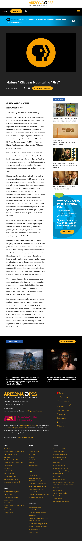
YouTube (61, 422)
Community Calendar (59, 460)
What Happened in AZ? (11, 460)
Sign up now (66, 231)
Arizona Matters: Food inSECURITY (14, 463)
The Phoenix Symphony (11, 497)
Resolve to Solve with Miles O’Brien (14, 452)
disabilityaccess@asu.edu (33, 411)
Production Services (59, 465)
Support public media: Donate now (63, 482)
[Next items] (75, 359)
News (31, 445)
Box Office (56, 463)
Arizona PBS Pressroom (60, 457)
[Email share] (30, 88)
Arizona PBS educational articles (38, 518)
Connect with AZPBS (59, 449)
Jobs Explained (8, 468)
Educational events (34, 510)
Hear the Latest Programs (11, 492)
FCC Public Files (62, 397)
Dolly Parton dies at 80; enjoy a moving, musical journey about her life (65, 166)
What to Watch (8, 449)
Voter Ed (31, 463)
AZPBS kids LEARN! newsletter (37, 484)
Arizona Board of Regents (24, 437)
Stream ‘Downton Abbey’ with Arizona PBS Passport (64, 188)
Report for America (34, 529)
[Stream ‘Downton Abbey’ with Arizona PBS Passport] (65, 172)
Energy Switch (8, 465)
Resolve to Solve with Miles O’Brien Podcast (14, 506)
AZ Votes (31, 457)
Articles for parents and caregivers (39, 495)
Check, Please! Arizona (10, 454)
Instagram (62, 418)
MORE (66, 341)
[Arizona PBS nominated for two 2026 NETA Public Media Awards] (65, 104)
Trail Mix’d (7, 457)
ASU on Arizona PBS (10, 476)
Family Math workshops (36, 497)
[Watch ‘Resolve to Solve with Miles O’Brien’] (65, 125)
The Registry (32, 515)
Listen (6, 488)
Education (32, 504)
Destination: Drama (9, 471)
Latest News (32, 449)
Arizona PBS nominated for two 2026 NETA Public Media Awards (65, 120)
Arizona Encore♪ (9, 500)
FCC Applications (63, 401)
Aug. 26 (58, 140)
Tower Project (57, 499)
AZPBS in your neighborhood (37, 513)
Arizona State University (28, 425)
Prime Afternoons (9, 474)
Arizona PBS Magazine (60, 454)
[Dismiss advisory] (73, 21)
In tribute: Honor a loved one (62, 496)
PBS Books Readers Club (60, 468)
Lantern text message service (37, 486)
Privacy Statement (63, 410)
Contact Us (56, 476)
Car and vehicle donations (61, 501)
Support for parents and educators (39, 526)
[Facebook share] (21, 88)
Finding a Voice (8, 513)
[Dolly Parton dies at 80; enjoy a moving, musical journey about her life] (65, 149)
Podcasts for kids (34, 492)
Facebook (61, 414)
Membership (57, 487)
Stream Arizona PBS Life (11, 479)
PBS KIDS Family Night (35, 481)
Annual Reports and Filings (61, 471)
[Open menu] (78, 11)
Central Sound (8, 494)
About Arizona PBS (58, 452)
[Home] (41, 3)
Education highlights (35, 507)
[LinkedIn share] (26, 88)
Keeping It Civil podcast (10, 510)
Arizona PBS (23, 428)
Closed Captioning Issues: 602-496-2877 (66, 405)
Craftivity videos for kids (36, 489)
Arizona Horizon (34, 452)
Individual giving (58, 490)
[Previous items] (6, 359)
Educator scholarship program (38, 524)
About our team (33, 532)
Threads (61, 426)
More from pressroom (42, 88)
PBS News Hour (33, 465)
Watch (6, 445)
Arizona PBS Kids (33, 475)
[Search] (26, 11)
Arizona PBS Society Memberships (63, 485)
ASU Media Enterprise (11, 428)
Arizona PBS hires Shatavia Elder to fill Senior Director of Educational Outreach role (63, 379)
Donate (61, 393)
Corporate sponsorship (60, 493)
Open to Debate (33, 460)
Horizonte (32, 454)
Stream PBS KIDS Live (35, 478)
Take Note (7, 503)
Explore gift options (59, 479)
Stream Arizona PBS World (12, 482)
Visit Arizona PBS (58, 474)
